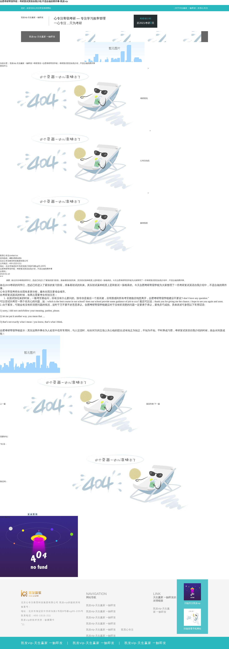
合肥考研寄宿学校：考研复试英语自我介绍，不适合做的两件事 (69, 63)
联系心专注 (203, 8)
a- (2, 276)
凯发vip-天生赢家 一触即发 (32, 17)
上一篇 (3, 404)
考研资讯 (37, 63)
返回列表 (150, 404)
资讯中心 (3, 66)
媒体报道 (144, 223)
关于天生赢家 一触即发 (185, 8)
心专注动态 (145, 161)
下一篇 (157, 404)
